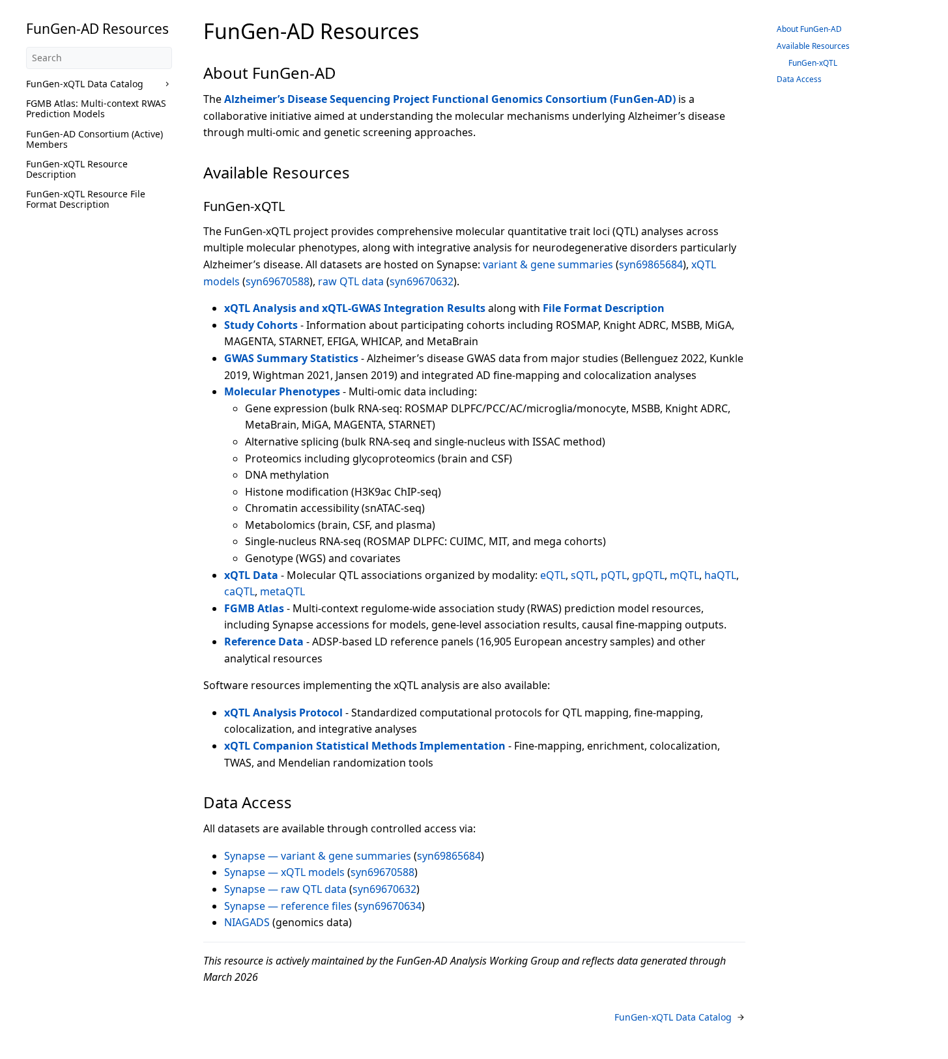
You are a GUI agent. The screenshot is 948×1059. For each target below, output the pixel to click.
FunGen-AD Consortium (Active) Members (94, 139)
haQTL (720, 575)
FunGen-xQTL (812, 62)
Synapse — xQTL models (284, 872)
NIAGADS (247, 922)
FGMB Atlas (254, 608)
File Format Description (604, 308)
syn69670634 (390, 906)
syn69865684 (651, 264)
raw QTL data (351, 281)
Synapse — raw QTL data (285, 889)
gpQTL (648, 575)
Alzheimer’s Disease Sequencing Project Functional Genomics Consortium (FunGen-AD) (450, 99)
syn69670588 (277, 281)
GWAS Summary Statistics (291, 358)
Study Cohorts (261, 325)
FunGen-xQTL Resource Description (77, 169)
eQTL (553, 575)
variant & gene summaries (548, 264)
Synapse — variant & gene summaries (317, 856)
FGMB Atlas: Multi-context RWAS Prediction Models (96, 108)
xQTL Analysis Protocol (283, 712)
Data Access (799, 79)
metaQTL (282, 591)
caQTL (239, 591)
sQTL (583, 575)
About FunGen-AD (809, 29)
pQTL (614, 575)
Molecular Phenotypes (282, 391)
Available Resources (813, 45)
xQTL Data (251, 575)
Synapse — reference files (288, 906)
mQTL (684, 575)
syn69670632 (421, 281)
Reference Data (264, 641)
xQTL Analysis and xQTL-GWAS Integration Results (354, 308)
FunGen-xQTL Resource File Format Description (85, 199)
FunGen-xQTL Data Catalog (84, 84)
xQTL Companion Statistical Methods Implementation (365, 746)
